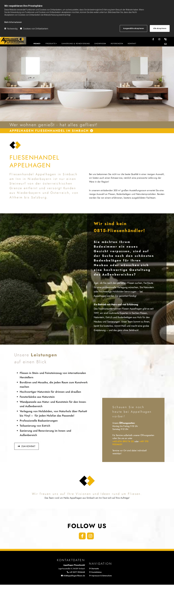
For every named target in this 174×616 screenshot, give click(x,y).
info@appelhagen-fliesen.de (74, 575)
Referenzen (117, 43)
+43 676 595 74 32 (123, 441)
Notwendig (12, 28)
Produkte (51, 43)
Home (37, 43)
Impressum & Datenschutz (101, 575)
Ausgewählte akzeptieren (133, 28)
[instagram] (90, 536)
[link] (37, 43)
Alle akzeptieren (159, 28)
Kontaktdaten (96, 572)
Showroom (100, 43)
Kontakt (132, 43)
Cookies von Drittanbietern (35, 28)
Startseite (95, 568)
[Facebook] (82, 536)
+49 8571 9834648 (77, 572)
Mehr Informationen (13, 22)
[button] (26, 446)
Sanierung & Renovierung (76, 43)
